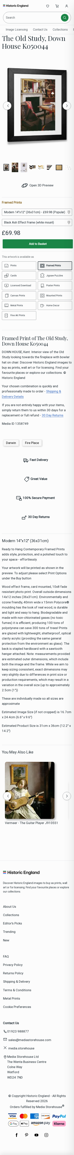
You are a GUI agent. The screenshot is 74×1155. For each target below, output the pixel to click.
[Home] (15, 6)
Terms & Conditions (17, 990)
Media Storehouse (49, 1107)
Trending (9, 932)
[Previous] (7, 106)
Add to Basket (38, 244)
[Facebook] (17, 1137)
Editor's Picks (12, 923)
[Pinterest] (27, 1137)
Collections (60, 29)
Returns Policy (13, 973)
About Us (9, 906)
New (6, 940)
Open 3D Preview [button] (41, 185)
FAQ (6, 956)
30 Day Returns (52, 415)
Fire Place (32, 443)
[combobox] (32, 17)
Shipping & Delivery (16, 981)
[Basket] (57, 6)
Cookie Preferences (17, 1007)
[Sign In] (66, 6)
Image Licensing (17, 29)
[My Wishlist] (47, 6)
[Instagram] (46, 1137)
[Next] (67, 106)
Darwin (11, 443)
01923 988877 (18, 1031)
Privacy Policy (13, 965)
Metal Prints (11, 998)
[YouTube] (36, 1137)
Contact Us (40, 29)
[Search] (64, 17)
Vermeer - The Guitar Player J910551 (31, 823)
